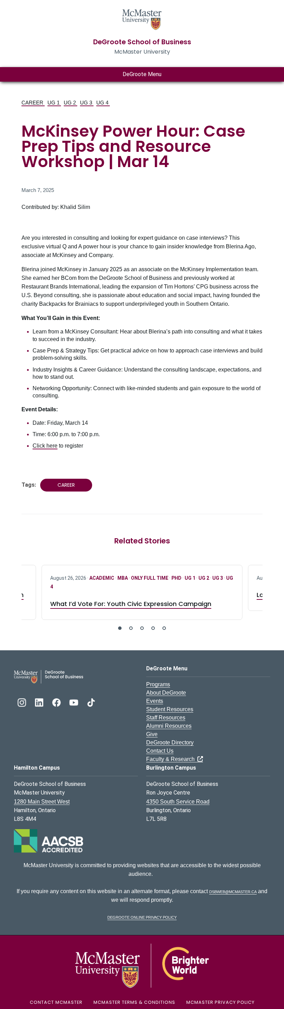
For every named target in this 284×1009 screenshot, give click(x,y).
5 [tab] (164, 628)
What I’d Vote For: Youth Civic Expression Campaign (130, 603)
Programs (158, 684)
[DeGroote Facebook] (57, 701)
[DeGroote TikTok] (91, 701)
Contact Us (160, 751)
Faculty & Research (171, 759)
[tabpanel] (142, 592)
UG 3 (87, 103)
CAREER (33, 103)
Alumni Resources (169, 726)
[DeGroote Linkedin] (39, 701)
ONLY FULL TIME (150, 578)
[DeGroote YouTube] (74, 701)
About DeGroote (166, 693)
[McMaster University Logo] (142, 965)
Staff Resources (165, 718)
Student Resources (169, 709)
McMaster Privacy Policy (220, 1002)
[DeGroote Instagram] (22, 701)
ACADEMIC (102, 578)
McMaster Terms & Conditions (134, 1002)
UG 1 (54, 103)
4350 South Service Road (178, 802)
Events (154, 701)
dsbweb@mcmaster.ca (233, 891)
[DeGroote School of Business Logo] (48, 676)
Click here (45, 446)
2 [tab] (131, 628)
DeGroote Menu (142, 74)
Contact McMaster (56, 1002)
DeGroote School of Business (142, 42)
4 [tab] (153, 628)
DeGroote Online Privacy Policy (142, 917)
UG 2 (70, 103)
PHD (177, 578)
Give (152, 734)
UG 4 (103, 103)
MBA (123, 578)
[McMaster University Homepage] (142, 19)
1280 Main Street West (42, 802)
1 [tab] (120, 628)
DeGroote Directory (170, 742)
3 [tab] (142, 628)
